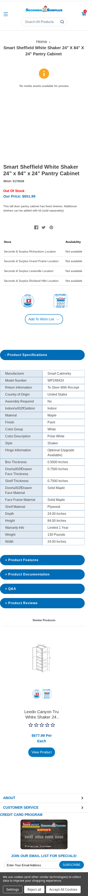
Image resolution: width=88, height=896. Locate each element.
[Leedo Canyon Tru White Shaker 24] (41, 658)
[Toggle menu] (5, 14)
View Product (42, 752)
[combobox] (44, 22)
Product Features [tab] (23, 560)
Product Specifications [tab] (27, 355)
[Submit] (63, 21)
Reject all (34, 889)
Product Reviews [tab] (23, 603)
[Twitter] (44, 227)
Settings (12, 889)
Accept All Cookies (63, 889)
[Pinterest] (51, 227)
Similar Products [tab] (44, 620)
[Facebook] (36, 227)
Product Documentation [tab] (29, 574)
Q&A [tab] (12, 588)
